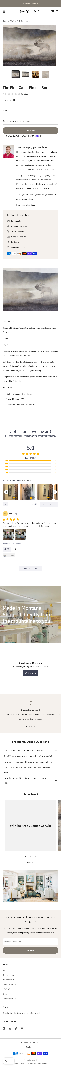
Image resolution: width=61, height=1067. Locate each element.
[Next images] (55, 492)
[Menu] (4, 11)
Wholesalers (7, 989)
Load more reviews (30, 568)
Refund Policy (8, 975)
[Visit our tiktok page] (16, 1028)
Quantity (6, 111)
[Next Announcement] (58, 3)
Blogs (5, 994)
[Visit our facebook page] (4, 1028)
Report (18, 549)
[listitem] (30, 3)
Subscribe (30, 950)
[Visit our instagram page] (10, 1028)
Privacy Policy (8, 980)
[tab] (26, 726)
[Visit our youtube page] (22, 1028)
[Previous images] (6, 492)
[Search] (57, 11)
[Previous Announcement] (2, 3)
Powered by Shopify (30, 1060)
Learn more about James (26, 205)
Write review (30, 673)
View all (29, 862)
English (29, 1047)
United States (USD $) (29, 1042)
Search (5, 970)
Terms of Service (9, 984)
